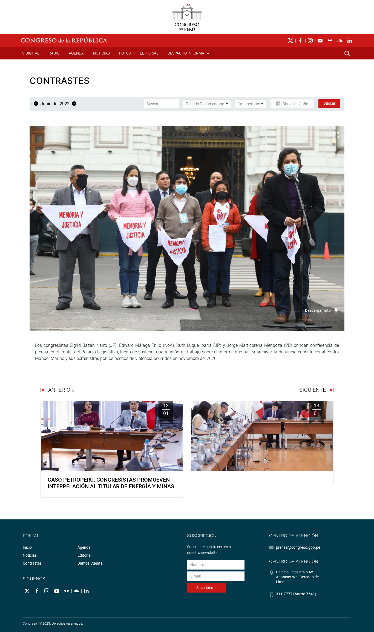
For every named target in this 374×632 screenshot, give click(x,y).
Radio (53, 53)
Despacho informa (186, 53)
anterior (60, 390)
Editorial (149, 53)
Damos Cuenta (90, 563)
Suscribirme (206, 587)
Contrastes (32, 563)
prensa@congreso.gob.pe (298, 547)
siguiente (313, 390)
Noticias (101, 53)
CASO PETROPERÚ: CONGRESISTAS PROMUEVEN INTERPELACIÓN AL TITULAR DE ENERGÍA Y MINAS (111, 483)
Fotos (125, 53)
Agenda (76, 53)
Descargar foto (318, 310)
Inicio (27, 547)
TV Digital (29, 53)
